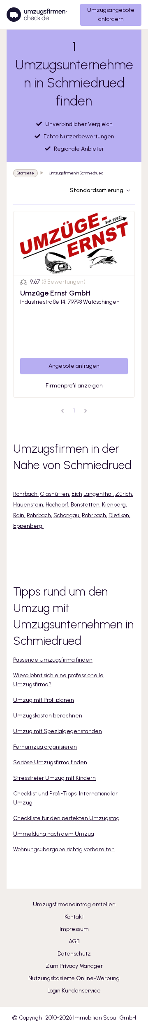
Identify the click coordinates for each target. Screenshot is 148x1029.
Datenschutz (74, 953)
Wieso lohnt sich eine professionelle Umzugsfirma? (58, 680)
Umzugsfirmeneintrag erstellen (74, 904)
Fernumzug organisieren (45, 746)
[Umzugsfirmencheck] (37, 14)
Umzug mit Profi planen (43, 700)
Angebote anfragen (74, 365)
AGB (74, 941)
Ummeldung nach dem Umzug (53, 833)
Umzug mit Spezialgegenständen (57, 731)
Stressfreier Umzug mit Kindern (54, 778)
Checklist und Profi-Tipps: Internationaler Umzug (65, 798)
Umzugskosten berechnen (47, 715)
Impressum (74, 929)
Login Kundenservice (74, 990)
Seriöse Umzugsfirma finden (50, 762)
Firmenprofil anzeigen (74, 385)
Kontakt (74, 916)
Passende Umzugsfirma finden (52, 659)
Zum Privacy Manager (74, 966)
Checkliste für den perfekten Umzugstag (66, 818)
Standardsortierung (96, 190)
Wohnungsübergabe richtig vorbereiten (64, 849)
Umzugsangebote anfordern (110, 15)
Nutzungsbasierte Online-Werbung (74, 978)
